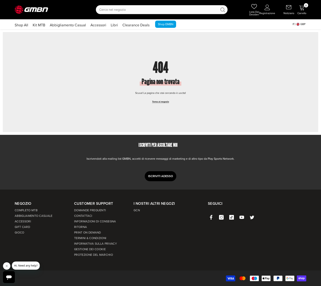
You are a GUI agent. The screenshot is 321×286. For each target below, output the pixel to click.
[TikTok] (231, 217)
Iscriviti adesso (160, 176)
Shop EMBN (165, 24)
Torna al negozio (160, 101)
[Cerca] (162, 9)
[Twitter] (252, 217)
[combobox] (157, 9)
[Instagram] (221, 217)
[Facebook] (211, 217)
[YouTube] (242, 217)
